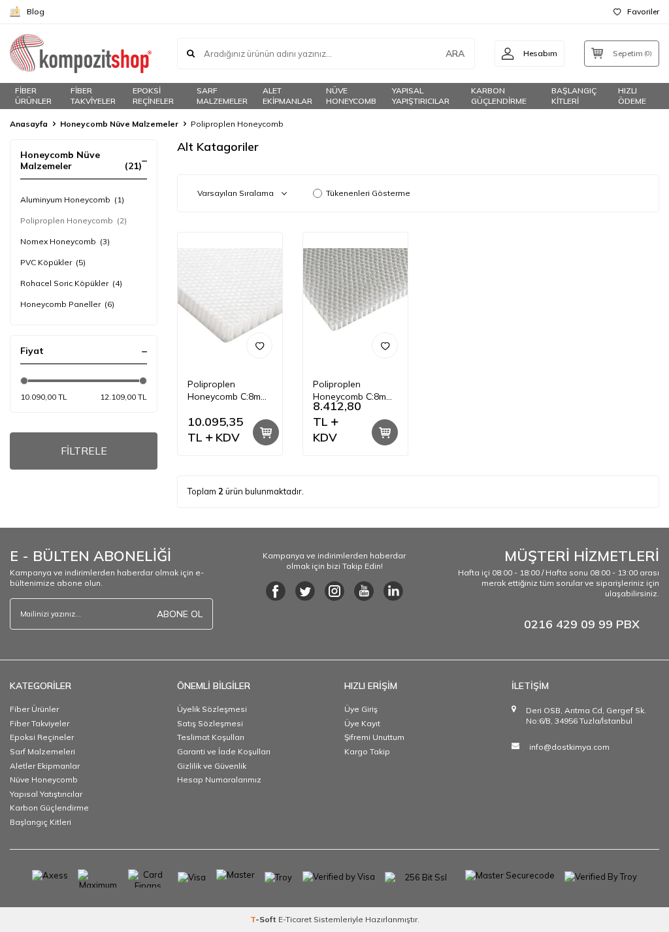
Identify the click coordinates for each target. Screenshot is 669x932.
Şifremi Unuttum (374, 737)
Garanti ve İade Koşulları (223, 751)
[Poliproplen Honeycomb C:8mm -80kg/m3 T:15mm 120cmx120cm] (230, 300)
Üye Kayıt (362, 723)
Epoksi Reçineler (42, 737)
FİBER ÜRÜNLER (33, 96)
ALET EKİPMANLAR (287, 96)
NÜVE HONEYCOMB (351, 96)
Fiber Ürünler (34, 709)
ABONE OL (180, 614)
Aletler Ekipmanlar (45, 766)
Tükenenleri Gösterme (368, 193)
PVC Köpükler (53, 262)
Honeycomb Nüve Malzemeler (119, 124)
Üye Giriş (361, 709)
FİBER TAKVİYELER (93, 96)
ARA (455, 53)
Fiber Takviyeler (39, 723)
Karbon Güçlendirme (49, 807)
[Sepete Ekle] (266, 432)
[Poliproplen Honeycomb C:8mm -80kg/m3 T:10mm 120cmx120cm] (355, 300)
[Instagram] (334, 591)
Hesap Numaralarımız (219, 779)
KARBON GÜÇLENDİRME (499, 96)
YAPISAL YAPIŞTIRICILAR (420, 96)
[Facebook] (276, 591)
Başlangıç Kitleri (40, 822)
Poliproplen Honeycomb (73, 220)
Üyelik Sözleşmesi (212, 709)
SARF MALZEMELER (222, 96)
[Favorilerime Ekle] (259, 345)
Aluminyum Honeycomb (72, 199)
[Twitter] (305, 591)
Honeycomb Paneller (67, 304)
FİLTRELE (84, 450)
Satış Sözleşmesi (210, 723)
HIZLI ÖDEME (632, 96)
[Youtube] (364, 591)
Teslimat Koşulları (210, 737)
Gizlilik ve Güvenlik (211, 766)
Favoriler (643, 11)
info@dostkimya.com (569, 747)
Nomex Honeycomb (65, 241)
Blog (35, 11)
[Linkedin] (393, 591)
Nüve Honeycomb (44, 779)
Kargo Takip (367, 751)
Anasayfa (29, 124)
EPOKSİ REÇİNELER (153, 96)
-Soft (264, 919)
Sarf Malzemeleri (42, 751)
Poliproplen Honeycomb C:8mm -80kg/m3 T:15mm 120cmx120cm (228, 390)
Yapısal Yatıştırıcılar (46, 794)
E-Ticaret (295, 919)
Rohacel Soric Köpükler (71, 283)
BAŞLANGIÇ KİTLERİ (573, 96)
